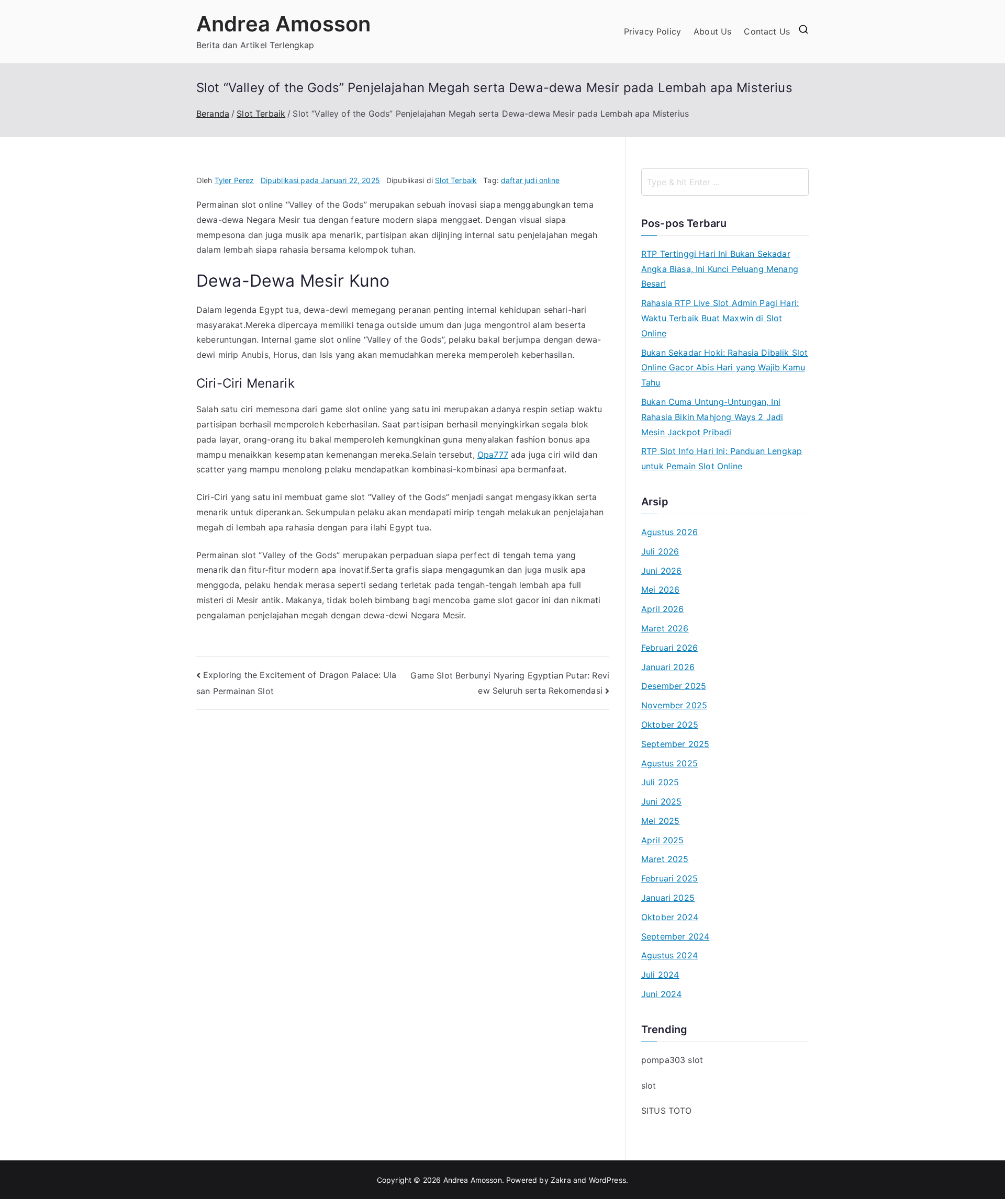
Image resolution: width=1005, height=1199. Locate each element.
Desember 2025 (673, 686)
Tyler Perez (234, 180)
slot (648, 1085)
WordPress (607, 1179)
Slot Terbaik (456, 180)
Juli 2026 (660, 551)
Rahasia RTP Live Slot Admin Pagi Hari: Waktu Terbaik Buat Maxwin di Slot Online (720, 318)
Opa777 (492, 454)
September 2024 (675, 936)
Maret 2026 (665, 628)
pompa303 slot (672, 1060)
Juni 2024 (661, 994)
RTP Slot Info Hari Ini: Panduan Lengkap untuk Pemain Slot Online (721, 458)
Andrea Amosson (283, 24)
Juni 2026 (661, 570)
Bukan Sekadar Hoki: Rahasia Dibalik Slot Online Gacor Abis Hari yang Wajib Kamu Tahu (724, 367)
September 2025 (675, 744)
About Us (712, 31)
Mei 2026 (660, 589)
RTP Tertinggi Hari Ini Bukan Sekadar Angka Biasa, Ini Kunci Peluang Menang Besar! (719, 268)
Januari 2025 (668, 897)
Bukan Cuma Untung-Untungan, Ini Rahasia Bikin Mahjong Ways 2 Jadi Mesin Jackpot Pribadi (712, 417)
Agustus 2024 (669, 955)
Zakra (561, 1179)
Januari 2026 (668, 667)
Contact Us (767, 31)
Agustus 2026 (669, 532)
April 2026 (662, 609)
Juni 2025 (661, 801)
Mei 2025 (660, 821)
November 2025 (674, 705)
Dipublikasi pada (320, 180)
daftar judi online (530, 180)
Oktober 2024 (669, 917)
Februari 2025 (669, 878)
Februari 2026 (669, 647)
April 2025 (662, 840)
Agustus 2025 (669, 763)
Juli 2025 (660, 782)
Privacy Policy (652, 31)
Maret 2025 (665, 859)
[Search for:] (725, 182)
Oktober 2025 (669, 724)
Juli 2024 (660, 974)
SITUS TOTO (666, 1110)
